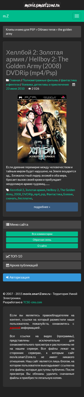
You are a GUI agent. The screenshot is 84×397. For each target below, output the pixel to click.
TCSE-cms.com (32, 302)
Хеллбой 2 (17, 190)
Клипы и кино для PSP (20, 29)
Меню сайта (18, 224)
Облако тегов (46, 29)
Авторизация (19, 277)
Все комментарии (42, 233)
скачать (11, 198)
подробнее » (42, 207)
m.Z (6, 16)
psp (43, 194)
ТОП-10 (16, 256)
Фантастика (54, 194)
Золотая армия (35, 190)
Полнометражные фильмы (40, 80)
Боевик (68, 194)
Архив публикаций (23, 265)
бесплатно (25, 198)
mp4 (37, 194)
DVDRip (27, 194)
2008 (17, 194)
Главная (14, 80)
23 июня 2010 (15, 88)
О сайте (42, 245)
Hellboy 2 (52, 190)
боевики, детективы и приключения (45, 84)
